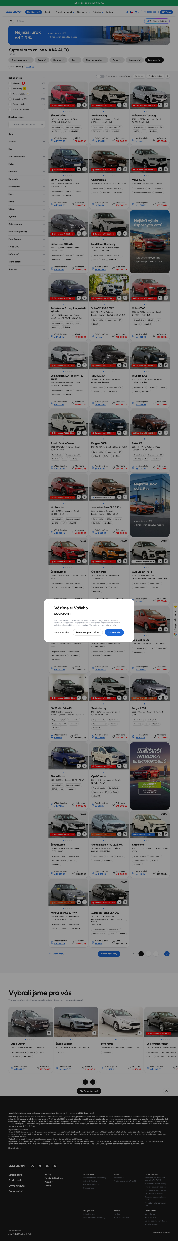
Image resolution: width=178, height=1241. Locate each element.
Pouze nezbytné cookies (87, 632)
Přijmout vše (114, 632)
